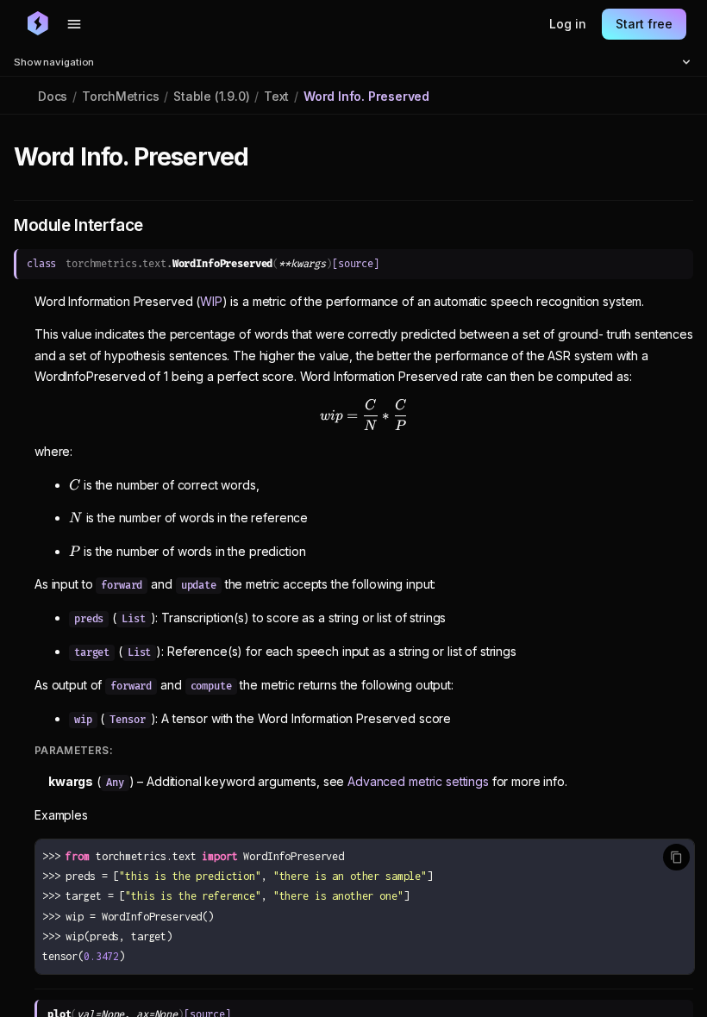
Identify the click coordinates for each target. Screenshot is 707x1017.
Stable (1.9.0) (211, 96)
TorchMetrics (120, 96)
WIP (211, 301)
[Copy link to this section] (267, 158)
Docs (52, 96)
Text (276, 96)
